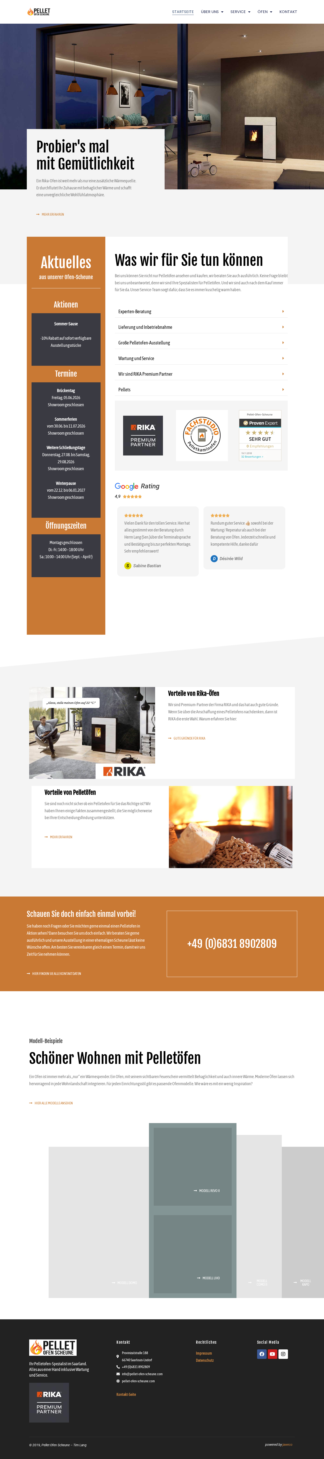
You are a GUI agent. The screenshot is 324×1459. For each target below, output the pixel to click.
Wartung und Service (136, 358)
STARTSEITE (183, 11)
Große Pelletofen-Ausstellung (144, 342)
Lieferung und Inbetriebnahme (145, 327)
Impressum (204, 1353)
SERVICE (238, 11)
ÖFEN (263, 11)
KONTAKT (288, 11)
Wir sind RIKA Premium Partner (145, 374)
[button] (201, 312)
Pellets (124, 389)
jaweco (287, 1444)
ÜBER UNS (210, 11)
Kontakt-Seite (126, 1394)
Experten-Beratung (134, 311)
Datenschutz (205, 1360)
